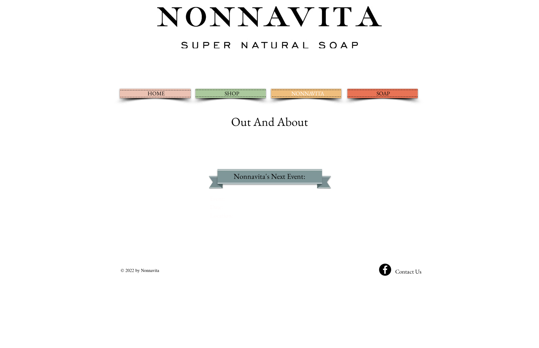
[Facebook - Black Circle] (385, 270)
